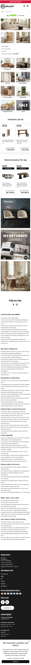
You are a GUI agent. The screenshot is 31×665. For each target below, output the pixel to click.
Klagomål (3, 632)
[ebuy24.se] (7, 6)
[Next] (27, 135)
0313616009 (8, 562)
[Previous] (3, 135)
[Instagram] (17, 304)
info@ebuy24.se (9, 564)
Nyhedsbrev (7, 608)
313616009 (15, 54)
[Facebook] (13, 304)
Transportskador (5, 634)
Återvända (3, 636)
